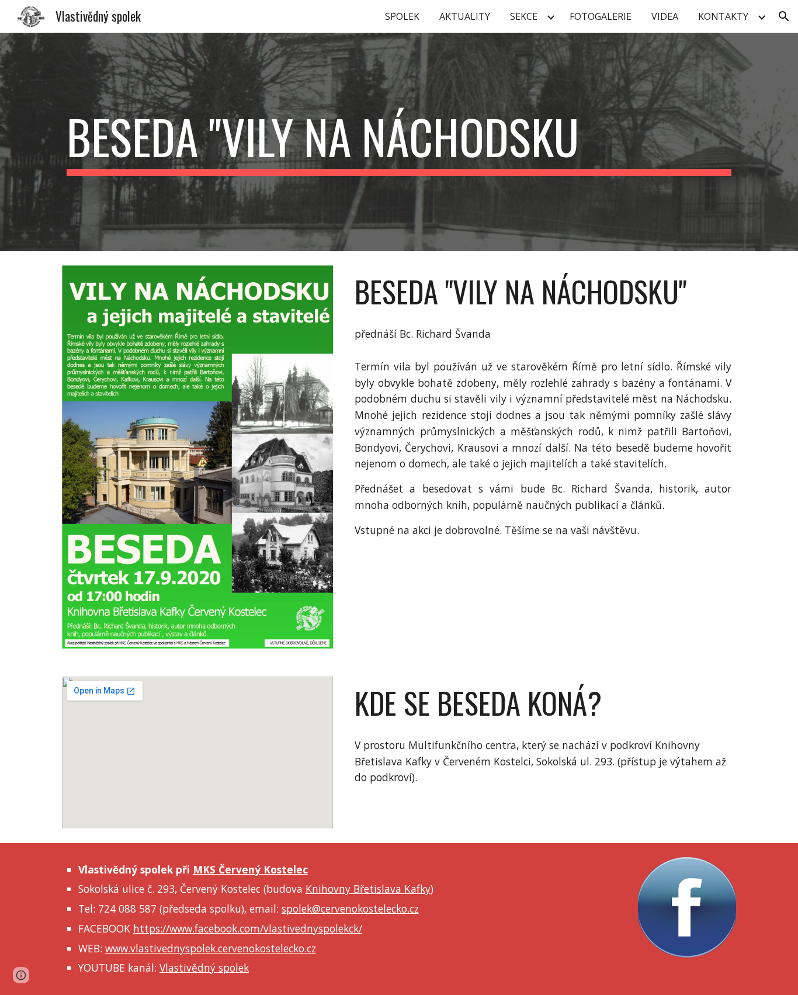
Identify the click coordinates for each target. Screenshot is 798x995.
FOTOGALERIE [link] (601, 16)
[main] (399, 142)
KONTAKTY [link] (723, 16)
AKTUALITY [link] (464, 16)
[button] (784, 16)
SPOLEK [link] (402, 16)
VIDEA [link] (664, 16)
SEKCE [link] (523, 16)
